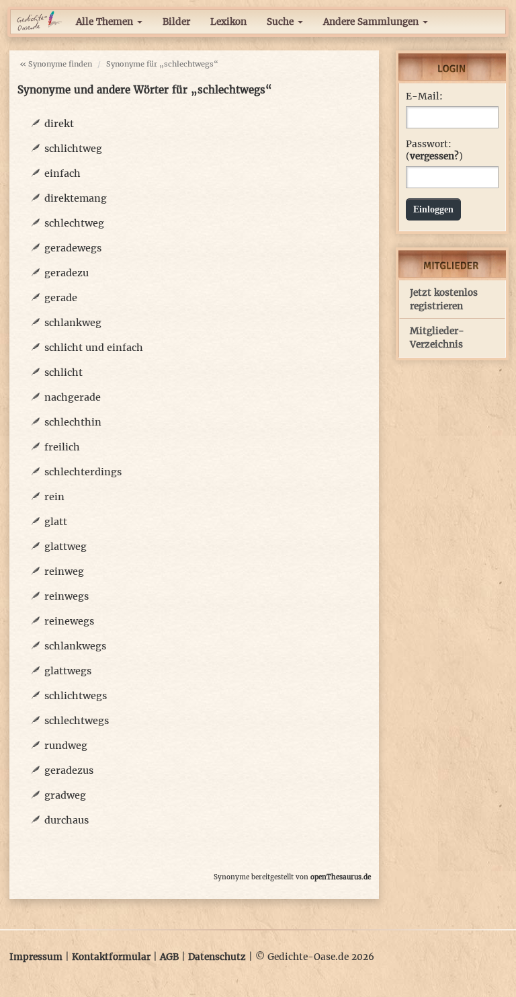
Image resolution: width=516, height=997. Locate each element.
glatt (55, 522)
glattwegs (67, 671)
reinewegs (69, 621)
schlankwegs (75, 646)
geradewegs (72, 248)
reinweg (64, 571)
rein (54, 497)
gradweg (65, 795)
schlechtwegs (76, 721)
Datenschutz (217, 957)
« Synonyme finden (55, 64)
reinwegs (66, 596)
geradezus (68, 770)
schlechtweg (74, 223)
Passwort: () (434, 150)
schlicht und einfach (93, 348)
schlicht (63, 372)
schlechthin (72, 422)
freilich (62, 447)
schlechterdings (83, 472)
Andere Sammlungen (372, 22)
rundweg (65, 746)
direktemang (75, 198)
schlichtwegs (75, 696)
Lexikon (228, 22)
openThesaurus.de (340, 877)
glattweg (65, 547)
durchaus (66, 820)
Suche (281, 22)
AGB (169, 957)
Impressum (35, 957)
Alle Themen (106, 22)
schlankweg (72, 323)
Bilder (176, 22)
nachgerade (72, 397)
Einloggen (433, 209)
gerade (60, 298)
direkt (59, 124)
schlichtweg (73, 149)
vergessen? (434, 156)
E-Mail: (424, 96)
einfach (62, 173)
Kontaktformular (111, 957)
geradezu (66, 273)
